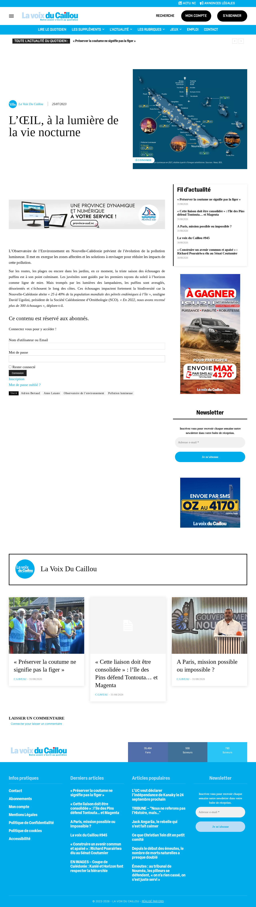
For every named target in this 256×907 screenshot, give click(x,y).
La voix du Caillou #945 (193, 238)
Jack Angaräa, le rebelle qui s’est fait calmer (154, 824)
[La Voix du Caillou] (13, 104)
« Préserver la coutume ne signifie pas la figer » (104, 41)
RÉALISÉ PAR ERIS (153, 901)
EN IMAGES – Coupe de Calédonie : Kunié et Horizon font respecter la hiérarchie (96, 866)
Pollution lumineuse (120, 393)
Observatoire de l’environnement (84, 393)
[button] (165, 16)
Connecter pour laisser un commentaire (36, 723)
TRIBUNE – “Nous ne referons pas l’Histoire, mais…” (158, 811)
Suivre (188, 743)
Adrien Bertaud (30, 393)
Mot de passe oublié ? (25, 385)
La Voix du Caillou (31, 104)
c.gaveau (20, 679)
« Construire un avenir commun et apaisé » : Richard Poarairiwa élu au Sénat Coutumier (207, 251)
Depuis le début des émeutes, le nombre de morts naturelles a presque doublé (158, 853)
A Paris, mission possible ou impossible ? (204, 226)
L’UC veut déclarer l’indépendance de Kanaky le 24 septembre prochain (158, 795)
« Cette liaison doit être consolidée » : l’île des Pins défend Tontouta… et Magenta (210, 212)
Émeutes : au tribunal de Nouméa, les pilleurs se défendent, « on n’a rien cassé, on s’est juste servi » (158, 873)
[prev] (234, 41)
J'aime (148, 743)
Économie (144, 160)
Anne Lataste (52, 393)
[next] (241, 41)
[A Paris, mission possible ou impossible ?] (209, 625)
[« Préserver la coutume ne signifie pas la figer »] (46, 625)
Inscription (16, 379)
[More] (165, 188)
